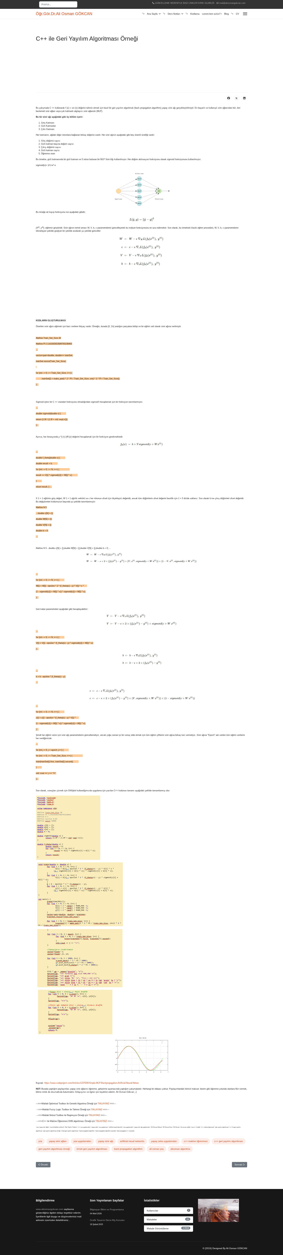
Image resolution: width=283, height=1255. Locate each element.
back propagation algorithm (128, 1149)
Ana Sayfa (152, 13)
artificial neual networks (132, 1141)
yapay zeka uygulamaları (164, 1141)
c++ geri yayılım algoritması (228, 1141)
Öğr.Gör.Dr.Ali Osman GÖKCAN (64, 14)
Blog (226, 13)
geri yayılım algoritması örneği (54, 1149)
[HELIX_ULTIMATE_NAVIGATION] (245, 14)
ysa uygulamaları (82, 1141)
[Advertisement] (141, 68)
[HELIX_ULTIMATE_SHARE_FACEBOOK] (228, 98)
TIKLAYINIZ (104, 1103)
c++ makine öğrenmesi (196, 1141)
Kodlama (194, 13)
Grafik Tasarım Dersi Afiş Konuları (107, 1222)
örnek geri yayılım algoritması (92, 1149)
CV (237, 13)
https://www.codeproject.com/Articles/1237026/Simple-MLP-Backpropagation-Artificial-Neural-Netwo (91, 1083)
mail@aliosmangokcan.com (232, 3)
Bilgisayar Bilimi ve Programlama (107, 1211)
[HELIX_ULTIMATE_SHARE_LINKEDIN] (244, 98)
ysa (40, 1141)
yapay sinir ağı (105, 1141)
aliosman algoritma (180, 1149)
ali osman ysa (156, 1149)
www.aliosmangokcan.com (49, 1209)
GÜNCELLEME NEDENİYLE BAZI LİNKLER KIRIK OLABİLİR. (185, 3)
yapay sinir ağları (58, 1141)
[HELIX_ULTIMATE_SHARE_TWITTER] (236, 98)
